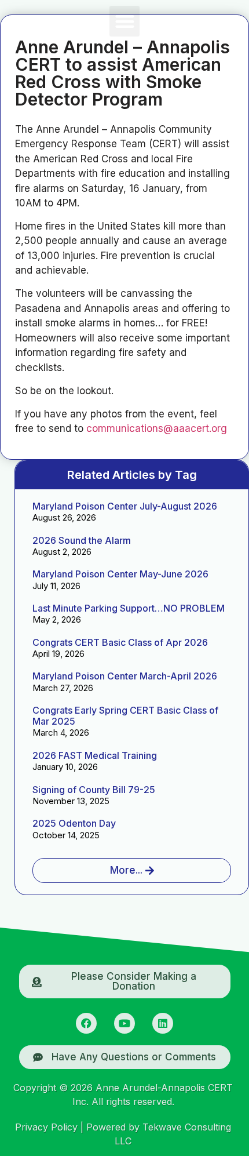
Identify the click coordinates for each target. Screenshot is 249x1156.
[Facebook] (86, 1023)
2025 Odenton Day (74, 823)
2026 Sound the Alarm (81, 540)
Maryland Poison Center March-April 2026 (124, 676)
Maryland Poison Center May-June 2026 (120, 574)
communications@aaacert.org (156, 428)
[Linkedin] (162, 1023)
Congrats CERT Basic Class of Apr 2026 (120, 642)
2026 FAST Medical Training (94, 755)
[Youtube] (124, 1023)
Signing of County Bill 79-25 (93, 789)
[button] (124, 21)
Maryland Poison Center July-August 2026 (124, 506)
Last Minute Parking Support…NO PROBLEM (128, 608)
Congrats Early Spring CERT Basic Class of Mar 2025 (125, 715)
